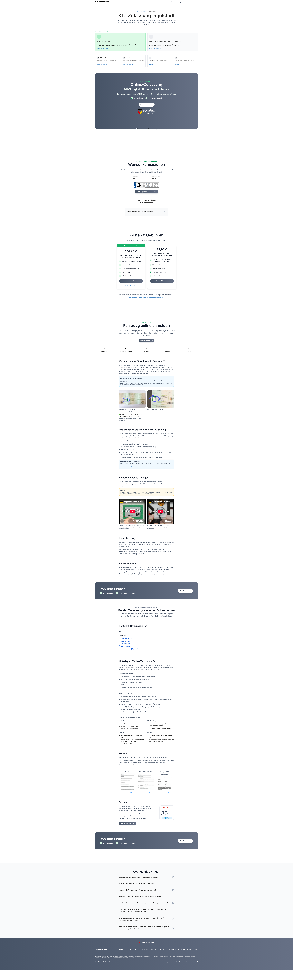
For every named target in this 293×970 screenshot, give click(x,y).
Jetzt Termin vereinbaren (127, 823)
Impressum (169, 962)
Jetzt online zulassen (131, 281)
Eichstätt (129, 949)
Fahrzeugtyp (135, 176)
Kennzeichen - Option (155, 176)
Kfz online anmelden (185, 591)
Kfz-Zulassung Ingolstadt (142, 11)
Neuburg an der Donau (141, 949)
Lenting (196, 949)
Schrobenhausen (171, 949)
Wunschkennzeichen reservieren (161, 281)
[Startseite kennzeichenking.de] (102, 2)
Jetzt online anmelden (146, 105)
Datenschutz (178, 962)
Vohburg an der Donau (184, 949)
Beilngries (121, 949)
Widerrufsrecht (193, 962)
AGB (185, 962)
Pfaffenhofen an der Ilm (157, 949)
